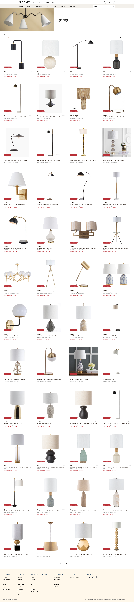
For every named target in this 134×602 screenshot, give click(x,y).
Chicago (33, 589)
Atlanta (32, 587)
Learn (19, 594)
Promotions (20, 589)
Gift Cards (20, 582)
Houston (33, 579)
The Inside (56, 584)
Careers (5, 577)
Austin (32, 584)
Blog (4, 587)
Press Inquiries (6, 589)
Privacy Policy (96, 599)
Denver (32, 577)
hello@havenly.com (74, 577)
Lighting (7, 34)
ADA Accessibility (108, 599)
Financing (20, 579)
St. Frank (56, 587)
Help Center (20, 587)
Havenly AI (20, 591)
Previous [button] (62, 563)
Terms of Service (102, 599)
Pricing (4, 584)
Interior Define (57, 577)
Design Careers (6, 579)
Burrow (55, 582)
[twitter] (89, 577)
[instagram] (93, 577)
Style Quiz (20, 577)
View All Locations (35, 591)
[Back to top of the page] (129, 594)
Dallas (32, 582)
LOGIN (109, 2)
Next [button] (72, 563)
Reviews (5, 582)
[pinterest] (96, 577)
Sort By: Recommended (125, 37)
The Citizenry (57, 579)
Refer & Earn (21, 584)
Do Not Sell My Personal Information (118, 599)
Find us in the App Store (89, 599)
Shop (4, 34)
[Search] (113, 6)
